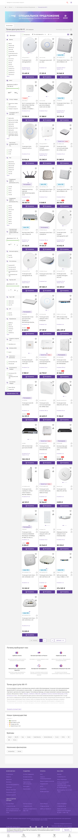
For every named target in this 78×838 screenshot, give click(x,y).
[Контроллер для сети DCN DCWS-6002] (64, 431)
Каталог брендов (11, 790)
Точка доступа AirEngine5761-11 (26, 61)
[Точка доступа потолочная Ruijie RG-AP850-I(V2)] (47, 388)
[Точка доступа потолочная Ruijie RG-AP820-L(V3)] (64, 131)
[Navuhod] (36, 827)
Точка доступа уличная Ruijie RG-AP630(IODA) (45, 448)
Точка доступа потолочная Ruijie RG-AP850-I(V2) (45, 404)
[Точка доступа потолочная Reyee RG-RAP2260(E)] (64, 345)
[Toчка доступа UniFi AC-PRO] (47, 45)
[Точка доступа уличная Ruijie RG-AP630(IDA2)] (47, 345)
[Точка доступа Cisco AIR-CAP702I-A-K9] (47, 560)
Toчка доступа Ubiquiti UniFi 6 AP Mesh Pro (44, 534)
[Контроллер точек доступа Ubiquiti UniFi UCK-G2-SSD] (47, 88)
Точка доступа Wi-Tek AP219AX (28, 404)
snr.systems (43, 789)
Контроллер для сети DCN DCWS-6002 (62, 448)
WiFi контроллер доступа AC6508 (27, 447)
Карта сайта (26, 789)
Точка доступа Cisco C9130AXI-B (63, 104)
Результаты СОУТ (11, 792)
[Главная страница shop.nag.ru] (5, 7)
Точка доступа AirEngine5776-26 (27, 274)
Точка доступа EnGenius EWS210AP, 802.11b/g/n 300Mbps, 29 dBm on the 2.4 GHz (28, 534)
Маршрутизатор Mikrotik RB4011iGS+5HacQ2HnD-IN (28, 192)
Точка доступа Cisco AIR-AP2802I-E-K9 (63, 61)
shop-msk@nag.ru (62, 779)
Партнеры (9, 787)
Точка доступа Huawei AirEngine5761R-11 (44, 148)
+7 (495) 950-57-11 (61, 777)
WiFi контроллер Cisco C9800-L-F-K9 (63, 576)
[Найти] (67, 2)
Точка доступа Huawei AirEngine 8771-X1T (62, 275)
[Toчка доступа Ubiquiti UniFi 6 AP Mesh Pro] (47, 517)
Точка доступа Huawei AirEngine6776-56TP (62, 234)
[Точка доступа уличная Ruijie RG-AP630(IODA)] (47, 431)
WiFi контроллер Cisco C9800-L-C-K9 (63, 318)
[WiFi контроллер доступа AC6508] (30, 431)
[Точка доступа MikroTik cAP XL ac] (64, 388)
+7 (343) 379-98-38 (10, 806)
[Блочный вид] (68, 34)
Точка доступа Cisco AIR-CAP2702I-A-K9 (28, 619)
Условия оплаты (27, 777)
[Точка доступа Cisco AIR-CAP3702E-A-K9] (47, 174)
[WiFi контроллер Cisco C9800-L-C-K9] (64, 301)
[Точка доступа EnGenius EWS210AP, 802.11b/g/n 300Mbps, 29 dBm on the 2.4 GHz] (30, 517)
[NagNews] (42, 827)
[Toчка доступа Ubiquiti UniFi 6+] (30, 131)
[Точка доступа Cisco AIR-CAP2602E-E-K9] (30, 560)
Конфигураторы (44, 791)
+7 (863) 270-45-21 (27, 806)
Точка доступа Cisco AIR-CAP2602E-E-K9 (28, 576)
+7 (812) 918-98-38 (61, 806)
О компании (9, 774)
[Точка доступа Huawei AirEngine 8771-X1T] (64, 260)
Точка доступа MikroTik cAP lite (62, 490)
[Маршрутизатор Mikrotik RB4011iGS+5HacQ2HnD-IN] (30, 174)
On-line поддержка (28, 774)
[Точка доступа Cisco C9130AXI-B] (64, 88)
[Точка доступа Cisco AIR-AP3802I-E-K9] (64, 174)
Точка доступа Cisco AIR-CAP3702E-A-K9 (45, 190)
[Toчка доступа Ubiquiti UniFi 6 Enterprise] (47, 301)
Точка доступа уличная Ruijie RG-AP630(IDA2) (45, 361)
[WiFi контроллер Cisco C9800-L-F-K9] (64, 560)
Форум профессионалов (47, 781)
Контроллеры (9, 25)
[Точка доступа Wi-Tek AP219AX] (30, 388)
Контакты (8, 782)
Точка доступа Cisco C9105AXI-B (45, 233)
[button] (13, 76)
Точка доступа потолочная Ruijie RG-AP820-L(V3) (62, 148)
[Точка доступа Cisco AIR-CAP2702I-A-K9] (30, 603)
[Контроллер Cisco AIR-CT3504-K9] (30, 217)
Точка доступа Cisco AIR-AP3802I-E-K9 (63, 190)
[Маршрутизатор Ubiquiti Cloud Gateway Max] (64, 517)
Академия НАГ (44, 784)
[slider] (6, 88)
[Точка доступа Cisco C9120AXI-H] (47, 260)
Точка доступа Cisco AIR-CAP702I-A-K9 (45, 576)
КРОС (41, 786)
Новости (8, 777)
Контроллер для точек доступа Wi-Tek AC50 (28, 361)
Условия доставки (28, 779)
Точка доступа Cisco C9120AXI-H (45, 275)
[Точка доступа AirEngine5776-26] (30, 260)
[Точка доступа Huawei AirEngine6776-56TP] (64, 217)
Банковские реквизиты (12, 784)
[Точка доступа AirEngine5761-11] (30, 45)
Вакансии (9, 779)
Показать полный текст (14, 709)
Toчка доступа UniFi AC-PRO (45, 61)
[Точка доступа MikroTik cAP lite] (64, 474)
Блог (41, 774)
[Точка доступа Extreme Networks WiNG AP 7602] (47, 474)
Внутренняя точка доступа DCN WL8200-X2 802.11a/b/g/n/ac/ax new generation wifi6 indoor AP (28, 319)
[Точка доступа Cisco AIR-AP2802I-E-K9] (64, 45)
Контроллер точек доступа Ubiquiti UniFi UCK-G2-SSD (45, 105)
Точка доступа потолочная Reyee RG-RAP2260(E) (62, 361)
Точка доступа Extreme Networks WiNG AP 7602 (44, 491)
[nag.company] (30, 827)
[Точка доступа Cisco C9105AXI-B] (47, 217)
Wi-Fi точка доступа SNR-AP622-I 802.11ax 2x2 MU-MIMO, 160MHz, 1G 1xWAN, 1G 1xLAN (28, 106)
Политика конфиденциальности (63, 823)
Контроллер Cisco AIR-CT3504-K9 (28, 233)
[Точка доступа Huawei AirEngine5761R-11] (47, 131)
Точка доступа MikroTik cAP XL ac (62, 404)
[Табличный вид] (71, 34)
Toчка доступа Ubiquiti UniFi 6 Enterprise (44, 318)
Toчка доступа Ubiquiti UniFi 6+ (27, 147)
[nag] (47, 827)
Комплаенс (26, 786)
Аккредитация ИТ (11, 795)
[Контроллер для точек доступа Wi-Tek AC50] (30, 345)
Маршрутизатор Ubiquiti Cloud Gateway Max (62, 534)
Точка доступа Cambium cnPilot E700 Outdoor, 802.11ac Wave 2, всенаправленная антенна (28, 491)
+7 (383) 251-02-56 (44, 806)
